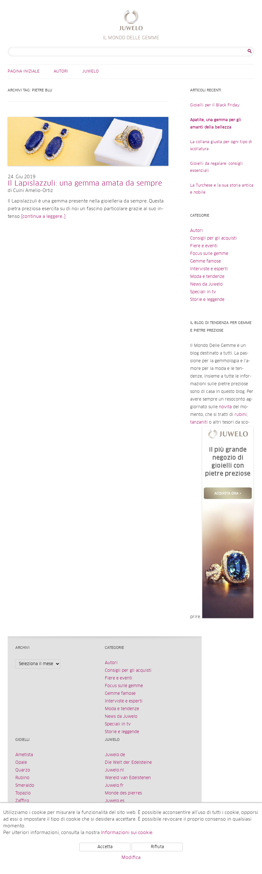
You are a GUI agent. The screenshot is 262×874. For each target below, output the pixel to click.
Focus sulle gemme (209, 254)
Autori (61, 71)
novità (225, 407)
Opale (21, 763)
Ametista (24, 755)
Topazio (23, 793)
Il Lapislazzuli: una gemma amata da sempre (85, 183)
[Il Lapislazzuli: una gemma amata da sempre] (88, 172)
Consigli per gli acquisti (213, 238)
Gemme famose (205, 261)
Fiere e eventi (204, 246)
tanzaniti (199, 422)
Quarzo (22, 770)
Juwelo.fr (114, 786)
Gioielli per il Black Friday (215, 105)
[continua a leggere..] (43, 216)
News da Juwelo (206, 284)
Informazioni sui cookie (126, 833)
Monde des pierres (123, 793)
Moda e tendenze (207, 277)
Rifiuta (157, 847)
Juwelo (90, 71)
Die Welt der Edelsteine (128, 763)
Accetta (104, 847)
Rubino (22, 778)
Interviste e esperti (209, 269)
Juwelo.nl (114, 770)
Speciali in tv (203, 292)
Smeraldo (24, 786)
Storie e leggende (207, 300)
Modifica (131, 857)
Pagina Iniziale (24, 71)
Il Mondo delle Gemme (131, 21)
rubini (241, 415)
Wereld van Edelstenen (128, 778)
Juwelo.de (115, 755)
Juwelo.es (114, 801)
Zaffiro (22, 801)
